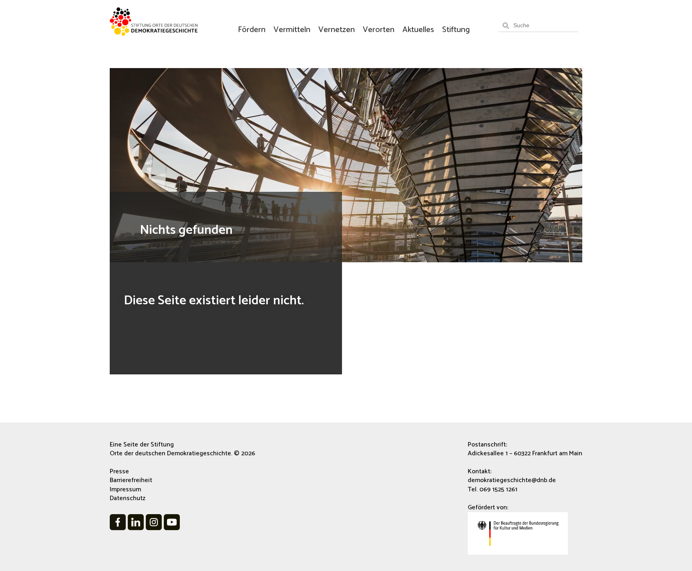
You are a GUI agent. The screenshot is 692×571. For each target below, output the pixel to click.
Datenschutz (127, 498)
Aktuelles (418, 29)
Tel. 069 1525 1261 (492, 489)
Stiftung (456, 29)
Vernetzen (336, 29)
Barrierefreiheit (131, 480)
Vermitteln (292, 29)
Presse (119, 471)
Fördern (252, 29)
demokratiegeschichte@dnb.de (512, 480)
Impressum (125, 489)
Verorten (378, 29)
